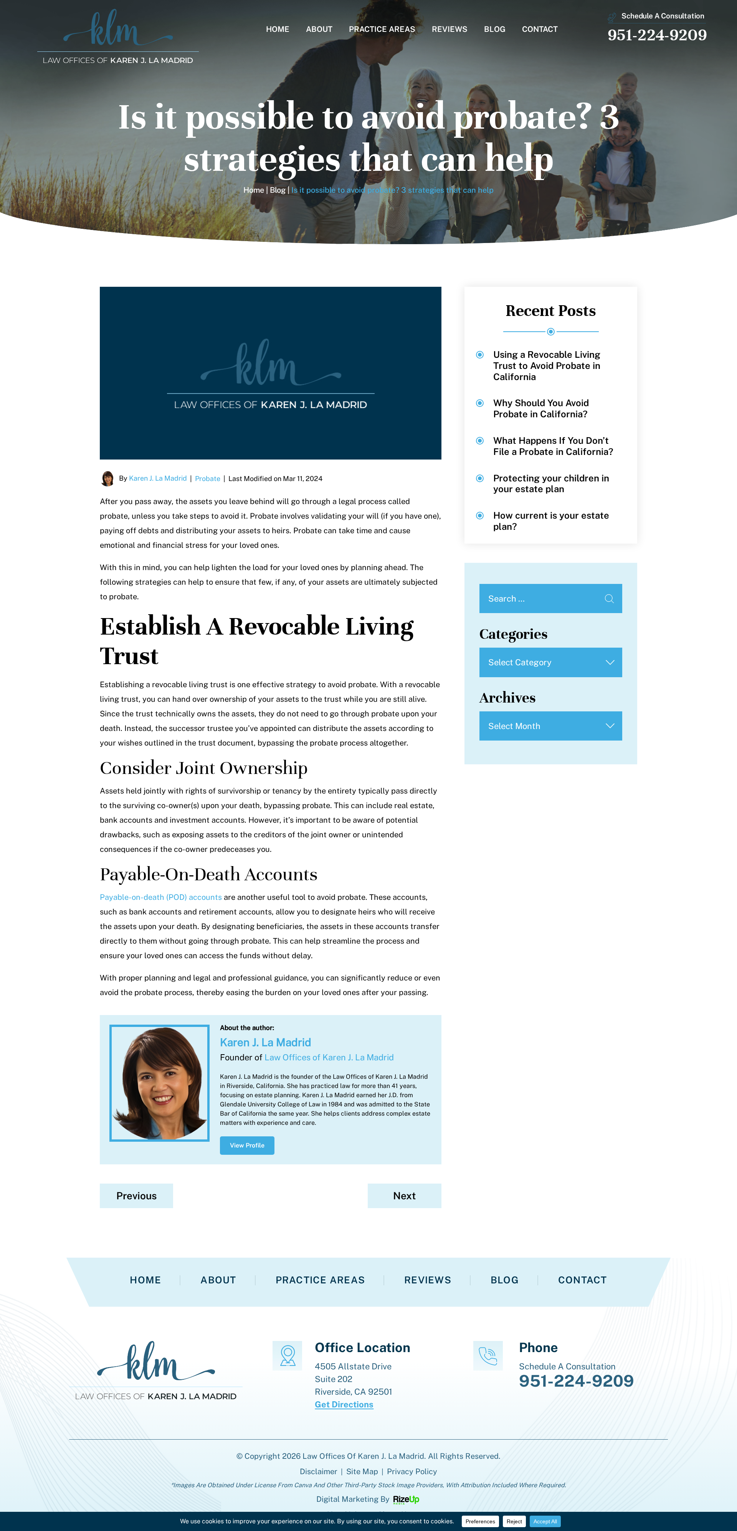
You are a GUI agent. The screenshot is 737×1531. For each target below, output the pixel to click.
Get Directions (344, 1404)
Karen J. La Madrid (158, 478)
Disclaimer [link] (318, 1471)
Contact (540, 30)
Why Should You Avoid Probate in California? (541, 408)
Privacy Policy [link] (412, 1471)
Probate (207, 479)
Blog (495, 30)
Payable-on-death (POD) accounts (161, 897)
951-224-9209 (657, 35)
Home (277, 30)
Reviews (450, 30)
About (319, 30)
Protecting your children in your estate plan (551, 483)
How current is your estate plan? (551, 521)
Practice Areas (382, 30)
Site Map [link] (362, 1471)
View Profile (247, 1145)
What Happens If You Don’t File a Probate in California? (553, 446)
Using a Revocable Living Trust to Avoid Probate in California (546, 365)
